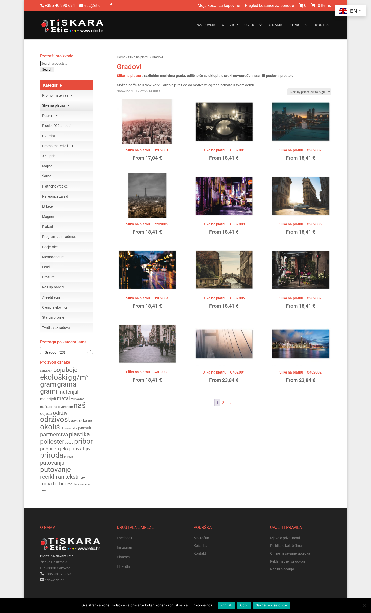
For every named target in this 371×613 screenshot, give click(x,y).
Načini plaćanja (282, 569)
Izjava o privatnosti (285, 538)
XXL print (49, 156)
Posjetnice (50, 247)
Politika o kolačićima (286, 546)
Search (47, 69)
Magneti (48, 217)
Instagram (125, 547)
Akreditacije (51, 297)
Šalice (46, 176)
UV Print (48, 136)
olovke (73, 428)
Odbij (244, 605)
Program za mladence (59, 237)
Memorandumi (53, 257)
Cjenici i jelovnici (54, 307)
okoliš (50, 426)
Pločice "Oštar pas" (56, 126)
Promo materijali (55, 95)
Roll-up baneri (53, 287)
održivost (55, 419)
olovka (65, 428)
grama (66, 384)
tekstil (72, 477)
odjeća (46, 413)
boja (59, 370)
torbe (59, 484)
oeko (74, 421)
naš (80, 405)
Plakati (47, 227)
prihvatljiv (80, 449)
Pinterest (124, 557)
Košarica (200, 546)
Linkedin (123, 567)
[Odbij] (364, 605)
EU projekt (298, 25)
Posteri (47, 116)
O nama (275, 25)
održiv (60, 413)
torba (46, 484)
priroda (51, 455)
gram (48, 384)
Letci (46, 267)
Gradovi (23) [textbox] (65, 352)
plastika (79, 434)
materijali (48, 399)
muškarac (77, 399)
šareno (85, 484)
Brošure (48, 277)
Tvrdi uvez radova (56, 328)
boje (71, 370)
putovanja (52, 463)
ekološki (53, 377)
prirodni (69, 456)
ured (68, 484)
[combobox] (66, 350)
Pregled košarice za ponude (269, 6)
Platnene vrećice (55, 186)
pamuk (84, 427)
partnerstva (54, 434)
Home (121, 57)
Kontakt (323, 25)
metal (63, 399)
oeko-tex (86, 421)
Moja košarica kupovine (219, 6)
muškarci (46, 407)
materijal (68, 392)
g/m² (81, 377)
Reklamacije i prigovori (287, 561)
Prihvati (226, 605)
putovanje (55, 469)
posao (69, 442)
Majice (47, 166)
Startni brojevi (53, 317)
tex (83, 477)
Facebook (124, 538)
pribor (83, 441)
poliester (52, 441)
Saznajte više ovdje (271, 605)
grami (49, 391)
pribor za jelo (54, 449)
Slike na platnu (138, 57)
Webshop (229, 25)
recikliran (52, 476)
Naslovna (206, 25)
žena (43, 490)
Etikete (47, 206)
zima (76, 484)
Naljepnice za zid (55, 196)
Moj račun (201, 538)
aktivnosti (46, 371)
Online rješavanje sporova (290, 553)
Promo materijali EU (57, 146)
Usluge (250, 25)
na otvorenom (63, 407)
